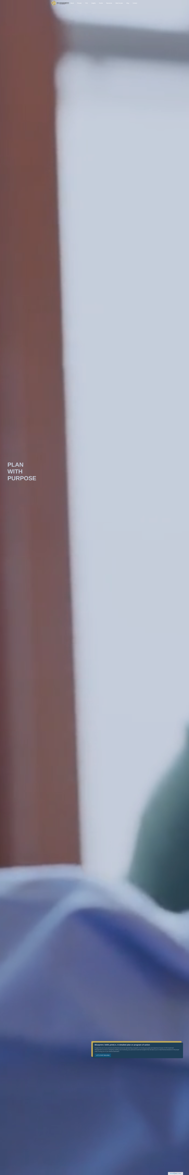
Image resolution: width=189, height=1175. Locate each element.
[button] (72, 3)
